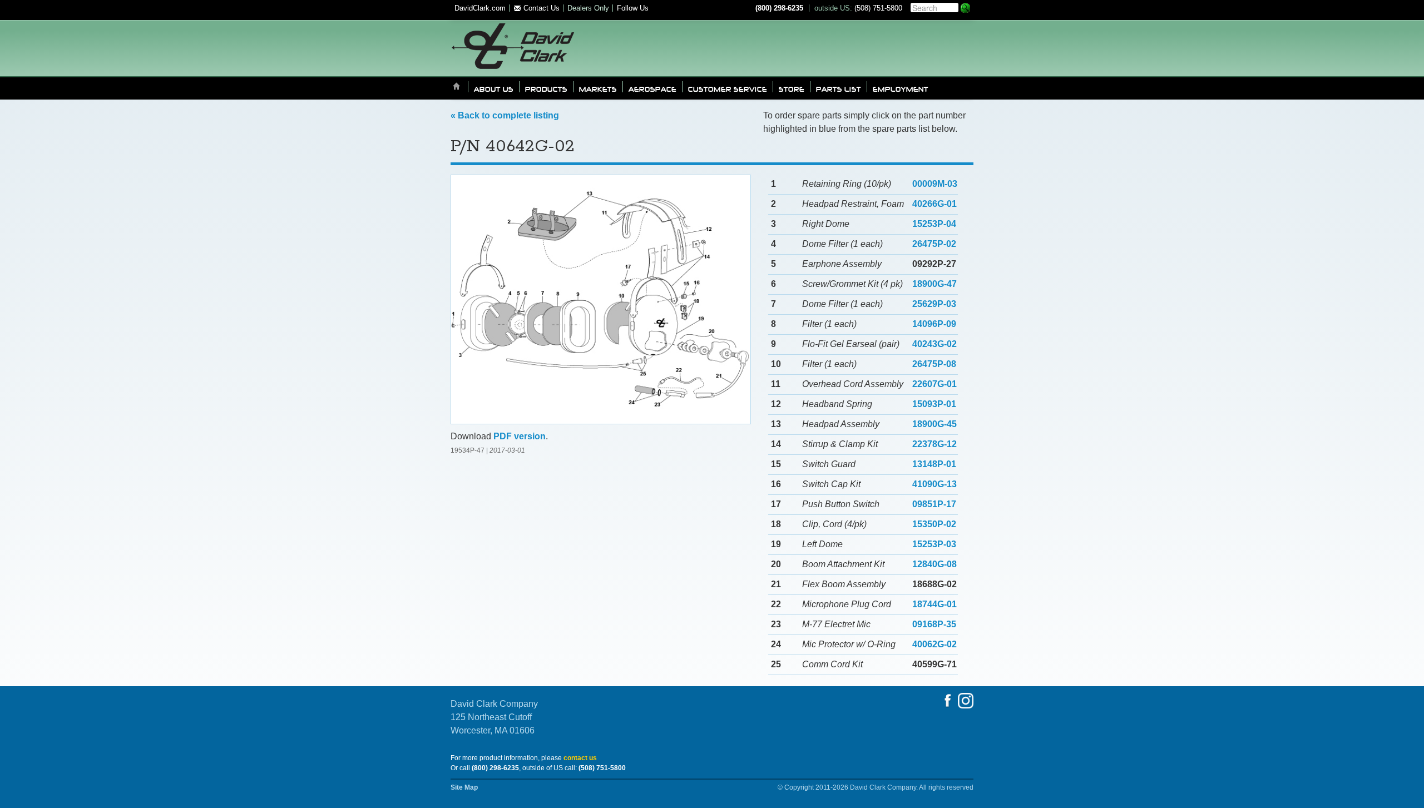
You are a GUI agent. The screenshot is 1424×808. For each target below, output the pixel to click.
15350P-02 (934, 524)
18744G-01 (934, 604)
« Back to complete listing (505, 115)
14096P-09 (934, 324)
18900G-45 (934, 424)
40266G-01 (934, 204)
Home (457, 87)
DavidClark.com (480, 8)
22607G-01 (934, 384)
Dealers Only (588, 8)
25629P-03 (934, 304)
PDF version (519, 436)
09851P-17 (934, 504)
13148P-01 (934, 464)
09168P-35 (934, 624)
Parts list (838, 88)
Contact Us (540, 8)
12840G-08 (934, 564)
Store (791, 88)
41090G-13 (934, 484)
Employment (900, 88)
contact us (580, 758)
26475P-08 (934, 364)
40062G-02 (934, 644)
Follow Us (633, 8)
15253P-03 (934, 544)
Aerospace (652, 88)
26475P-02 (934, 244)
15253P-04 (934, 224)
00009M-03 (934, 184)
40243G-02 (934, 344)
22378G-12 (934, 444)
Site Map (464, 787)
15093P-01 (934, 404)
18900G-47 (934, 284)
